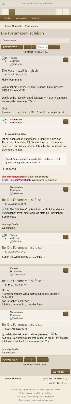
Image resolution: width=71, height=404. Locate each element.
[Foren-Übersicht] (35, 3)
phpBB (25, 389)
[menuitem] (67, 26)
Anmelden (21, 18)
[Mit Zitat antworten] (65, 60)
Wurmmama (16, 187)
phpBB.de (49, 396)
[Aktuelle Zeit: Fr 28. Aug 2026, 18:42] (62, 26)
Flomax (13, 58)
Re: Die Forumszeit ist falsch (22, 200)
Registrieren (37, 18)
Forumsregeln (9, 40)
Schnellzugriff (6, 13)
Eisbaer (14, 268)
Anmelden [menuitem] (60, 13)
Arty (30, 393)
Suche (8, 18)
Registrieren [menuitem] (66, 13)
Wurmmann (16, 119)
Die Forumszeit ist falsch (22, 33)
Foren (13, 13)
